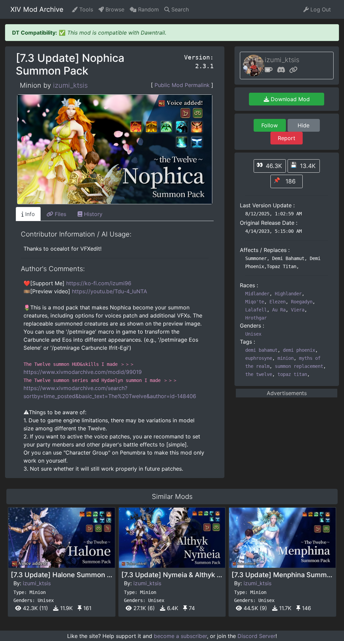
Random (147, 9)
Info (29, 214)
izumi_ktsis (70, 85)
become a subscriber (180, 636)
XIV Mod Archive (36, 9)
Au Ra (279, 309)
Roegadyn (301, 301)
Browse (114, 9)
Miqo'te (254, 301)
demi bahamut (261, 350)
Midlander (257, 293)
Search (179, 9)
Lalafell (256, 309)
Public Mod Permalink (182, 85)
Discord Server (256, 636)
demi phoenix (299, 350)
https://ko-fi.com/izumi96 (98, 283)
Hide (303, 125)
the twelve (258, 374)
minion (285, 358)
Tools (85, 9)
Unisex (253, 334)
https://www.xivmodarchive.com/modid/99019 (83, 372)
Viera (297, 309)
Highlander (288, 293)
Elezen (277, 301)
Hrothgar (256, 317)
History (92, 214)
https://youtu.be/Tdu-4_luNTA (109, 291)
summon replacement (299, 366)
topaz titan (292, 374)
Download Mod (289, 99)
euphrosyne (258, 358)
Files (59, 214)
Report (286, 138)
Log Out (320, 9)
